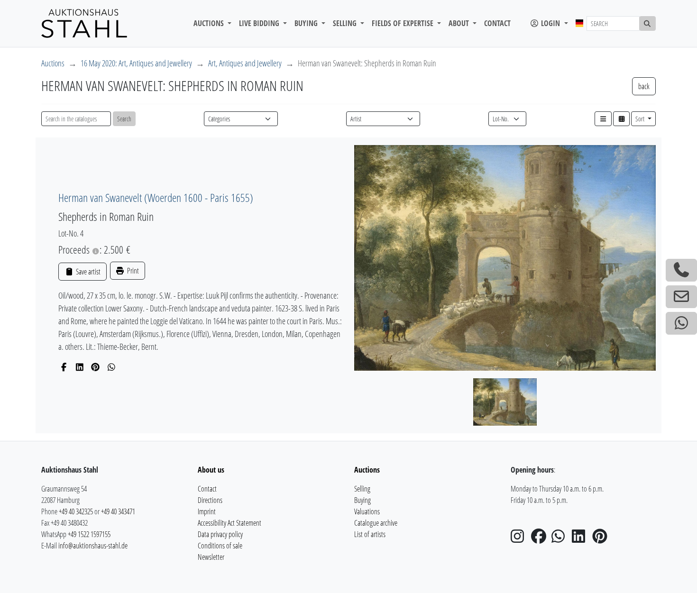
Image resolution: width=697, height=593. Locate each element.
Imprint (207, 511)
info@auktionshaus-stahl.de (93, 545)
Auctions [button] (209, 23)
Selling (362, 489)
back (644, 86)
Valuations (367, 511)
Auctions (52, 63)
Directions (210, 500)
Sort (640, 118)
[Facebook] (63, 367)
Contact (497, 23)
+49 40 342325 (76, 511)
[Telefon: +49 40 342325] (681, 270)
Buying (362, 500)
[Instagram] (520, 539)
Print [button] (132, 270)
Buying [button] (307, 23)
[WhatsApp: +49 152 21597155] (681, 323)
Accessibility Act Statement (229, 523)
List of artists (369, 534)
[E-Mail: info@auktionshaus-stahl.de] (681, 296)
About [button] (460, 23)
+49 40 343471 (118, 511)
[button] (603, 118)
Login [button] (550, 23)
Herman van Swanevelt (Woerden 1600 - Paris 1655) (155, 197)
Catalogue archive (375, 523)
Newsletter (211, 557)
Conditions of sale (220, 545)
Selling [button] (345, 23)
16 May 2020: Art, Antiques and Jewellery (136, 63)
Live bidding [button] (260, 23)
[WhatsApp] (111, 367)
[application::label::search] (647, 23)
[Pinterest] (95, 367)
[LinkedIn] (79, 367)
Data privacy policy (220, 534)
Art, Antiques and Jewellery (245, 63)
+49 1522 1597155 (89, 534)
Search (124, 118)
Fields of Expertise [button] (403, 23)
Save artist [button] (87, 271)
